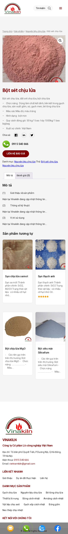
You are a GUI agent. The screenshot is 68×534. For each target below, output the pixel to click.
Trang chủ (7, 31)
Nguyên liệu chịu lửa (35, 31)
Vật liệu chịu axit (11, 504)
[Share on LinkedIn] (24, 135)
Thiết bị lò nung (10, 498)
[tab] (9, 175)
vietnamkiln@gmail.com (22, 463)
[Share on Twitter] (31, 135)
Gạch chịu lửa (9, 492)
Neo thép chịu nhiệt (12, 510)
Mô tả (9, 175)
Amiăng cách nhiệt (53, 498)
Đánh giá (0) (23, 175)
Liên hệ (44, 478)
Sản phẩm (19, 31)
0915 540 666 (20, 144)
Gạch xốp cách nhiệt (34, 504)
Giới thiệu (7, 478)
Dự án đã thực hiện (26, 478)
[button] (60, 41)
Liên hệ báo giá (16, 153)
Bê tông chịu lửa (54, 492)
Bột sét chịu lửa (49, 161)
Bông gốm (54, 504)
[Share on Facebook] (16, 135)
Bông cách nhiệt (31, 498)
